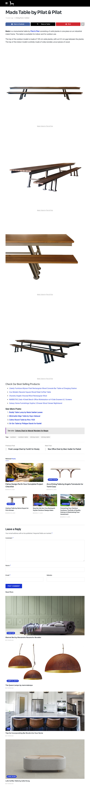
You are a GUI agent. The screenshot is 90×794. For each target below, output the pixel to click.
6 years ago (10, 735)
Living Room (11, 776)
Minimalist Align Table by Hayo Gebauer (24, 416)
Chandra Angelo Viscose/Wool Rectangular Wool (28, 396)
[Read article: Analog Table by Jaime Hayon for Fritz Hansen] (17, 500)
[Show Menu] (6, 3)
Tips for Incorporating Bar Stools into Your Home (24, 733)
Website (49, 575)
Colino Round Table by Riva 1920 (22, 420)
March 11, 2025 (65, 517)
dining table (45, 437)
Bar (8, 728)
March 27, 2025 (52, 489)
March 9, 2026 (10, 489)
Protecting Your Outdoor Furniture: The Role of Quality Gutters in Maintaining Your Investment (70, 511)
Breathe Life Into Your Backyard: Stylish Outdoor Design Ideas (44, 509)
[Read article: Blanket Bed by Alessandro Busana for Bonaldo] (45, 615)
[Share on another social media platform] (83, 24)
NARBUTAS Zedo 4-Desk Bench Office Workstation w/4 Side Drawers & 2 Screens (40, 399)
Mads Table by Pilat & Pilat (45, 126)
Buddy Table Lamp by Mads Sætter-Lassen (26, 412)
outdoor (13, 437)
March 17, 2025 (38, 513)
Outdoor (26, 18)
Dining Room (20, 18)
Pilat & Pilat (34, 31)
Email (8, 575)
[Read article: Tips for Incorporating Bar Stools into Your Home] (45, 711)
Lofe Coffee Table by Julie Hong (17, 781)
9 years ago (10, 640)
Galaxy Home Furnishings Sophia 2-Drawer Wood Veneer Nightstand (35, 403)
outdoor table (23, 437)
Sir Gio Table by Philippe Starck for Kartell (25, 423)
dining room (34, 437)
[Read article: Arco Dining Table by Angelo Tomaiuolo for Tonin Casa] (66, 472)
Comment (9, 538)
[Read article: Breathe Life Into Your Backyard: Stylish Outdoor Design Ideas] (45, 500)
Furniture (10, 504)
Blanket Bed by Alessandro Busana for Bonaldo (23, 637)
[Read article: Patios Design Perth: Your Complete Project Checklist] (24, 472)
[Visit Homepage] (12, 3)
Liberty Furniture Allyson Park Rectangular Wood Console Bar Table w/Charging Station (43, 388)
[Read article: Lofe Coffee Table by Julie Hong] (45, 759)
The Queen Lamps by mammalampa (19, 685)
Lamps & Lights (12, 681)
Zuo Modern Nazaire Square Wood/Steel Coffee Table (30, 392)
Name (8, 565)
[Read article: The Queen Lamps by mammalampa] (45, 663)
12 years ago (9, 18)
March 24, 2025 (10, 513)
